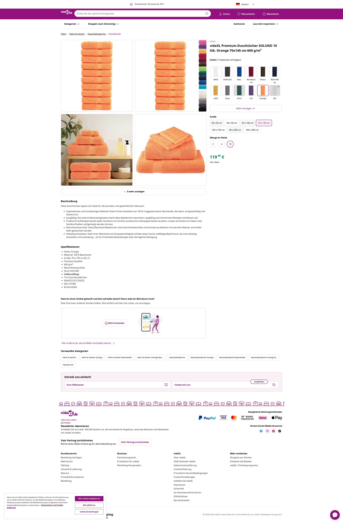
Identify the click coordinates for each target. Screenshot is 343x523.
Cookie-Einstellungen (184, 477)
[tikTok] (279, 431)
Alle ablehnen (89, 505)
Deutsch (245, 4)
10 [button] (230, 144)
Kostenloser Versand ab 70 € (149, 4)
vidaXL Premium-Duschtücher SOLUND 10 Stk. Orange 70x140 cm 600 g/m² (243, 48)
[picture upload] (150, 323)
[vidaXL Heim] (66, 12)
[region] (55, 506)
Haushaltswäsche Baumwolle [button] (232, 357)
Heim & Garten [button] (69, 357)
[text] (217, 157)
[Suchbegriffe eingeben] (207, 13)
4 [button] (221, 144)
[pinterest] (273, 431)
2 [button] (213, 144)
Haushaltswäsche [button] (177, 357)
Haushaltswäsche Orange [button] (202, 357)
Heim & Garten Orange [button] (92, 357)
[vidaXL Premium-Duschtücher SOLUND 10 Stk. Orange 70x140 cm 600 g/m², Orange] (96, 75)
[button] (215, 75)
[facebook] (261, 431)
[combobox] (142, 13)
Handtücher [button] (68, 364)
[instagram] (267, 431)
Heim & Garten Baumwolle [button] (120, 357)
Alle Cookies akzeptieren (89, 498)
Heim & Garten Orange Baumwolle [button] (151, 357)
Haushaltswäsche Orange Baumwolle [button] (265, 357)
